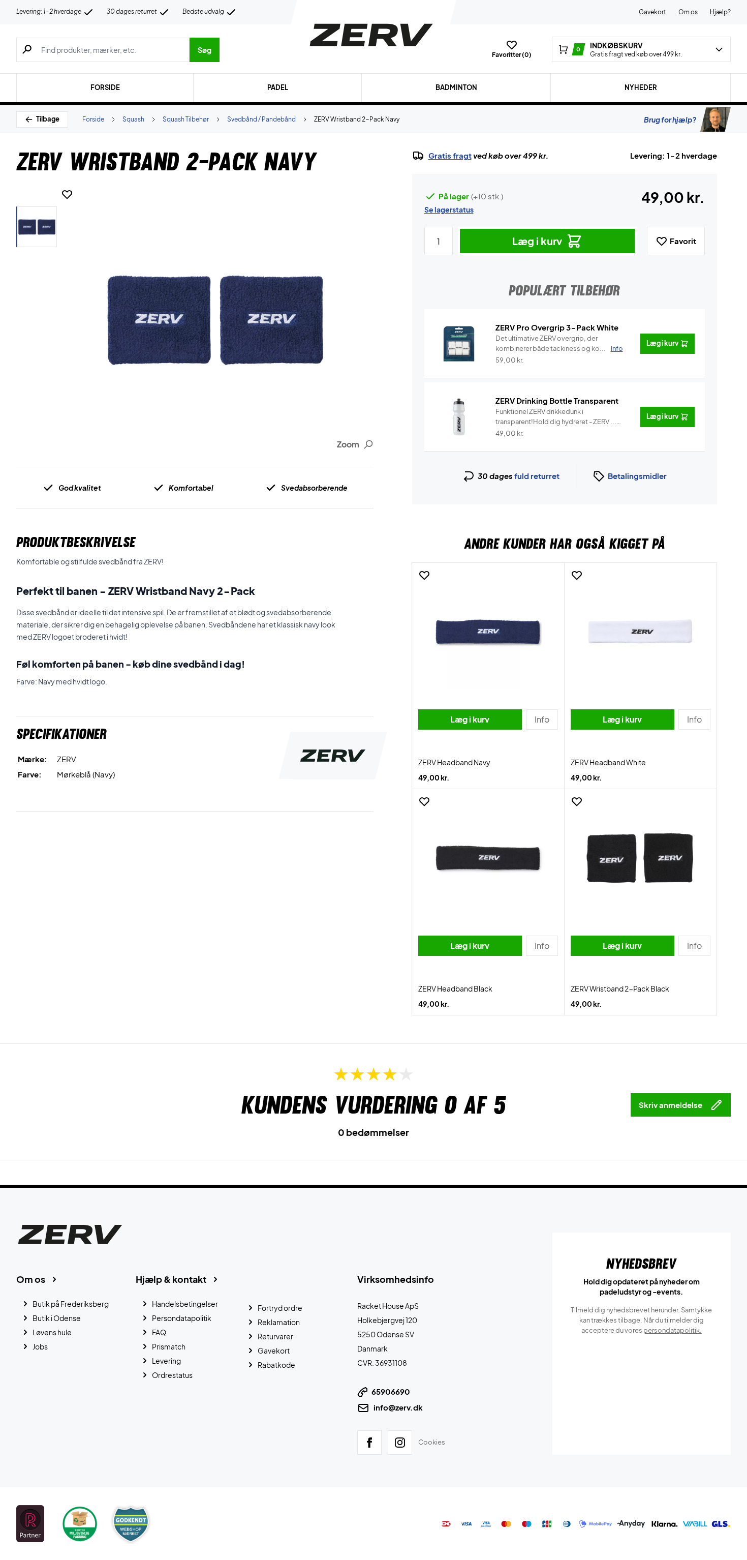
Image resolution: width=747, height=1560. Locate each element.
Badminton (456, 87)
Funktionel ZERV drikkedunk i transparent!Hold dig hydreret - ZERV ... (555, 417)
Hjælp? (720, 12)
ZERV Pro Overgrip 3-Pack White (556, 327)
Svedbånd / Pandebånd (261, 119)
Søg (204, 49)
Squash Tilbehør (186, 119)
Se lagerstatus (449, 209)
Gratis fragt (450, 156)
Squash (133, 119)
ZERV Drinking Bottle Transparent (556, 400)
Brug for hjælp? (670, 119)
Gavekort (652, 12)
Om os (688, 12)
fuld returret (536, 476)
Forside (105, 87)
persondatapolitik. (672, 1330)
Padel (277, 87)
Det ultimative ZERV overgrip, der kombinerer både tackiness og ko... (559, 343)
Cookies (431, 1442)
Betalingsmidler (637, 476)
